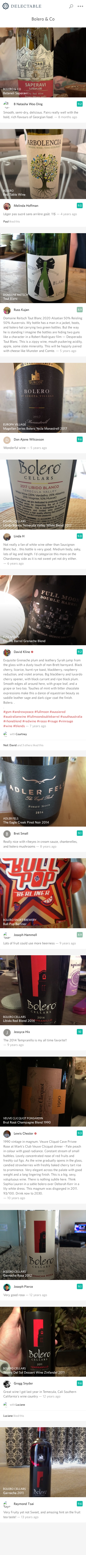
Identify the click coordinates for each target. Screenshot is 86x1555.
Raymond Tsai (24, 1504)
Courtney (21, 734)
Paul (6, 221)
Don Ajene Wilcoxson (29, 439)
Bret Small (21, 833)
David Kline (22, 652)
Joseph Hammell (25, 935)
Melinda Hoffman (26, 206)
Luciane (20, 1404)
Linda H (19, 536)
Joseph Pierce (23, 1287)
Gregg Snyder (23, 1383)
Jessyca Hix (22, 1032)
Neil (5, 745)
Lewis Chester (23, 1133)
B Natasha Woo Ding (28, 104)
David (13, 745)
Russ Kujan (21, 310)
